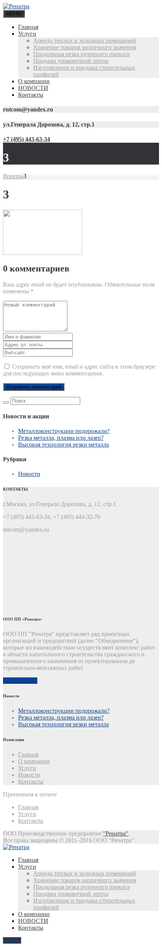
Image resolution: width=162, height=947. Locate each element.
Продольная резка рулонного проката (81, 54)
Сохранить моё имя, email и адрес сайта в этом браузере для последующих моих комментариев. (79, 370)
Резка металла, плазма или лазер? (61, 438)
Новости (29, 474)
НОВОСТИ (33, 88)
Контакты (30, 94)
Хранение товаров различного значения (84, 47)
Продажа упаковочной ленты (71, 61)
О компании (34, 81)
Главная (28, 27)
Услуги (27, 33)
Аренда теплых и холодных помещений (84, 40)
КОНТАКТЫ (20, 680)
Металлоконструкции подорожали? (64, 431)
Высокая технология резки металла (63, 444)
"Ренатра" (115, 833)
